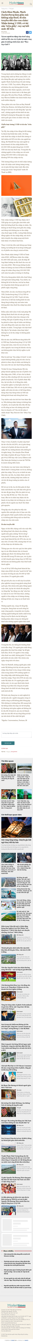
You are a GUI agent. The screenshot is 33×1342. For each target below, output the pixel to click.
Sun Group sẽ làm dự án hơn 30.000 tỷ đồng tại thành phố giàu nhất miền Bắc (16, 1139)
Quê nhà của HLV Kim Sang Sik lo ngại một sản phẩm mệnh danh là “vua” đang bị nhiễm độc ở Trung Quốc (8, 804)
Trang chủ (4, 8)
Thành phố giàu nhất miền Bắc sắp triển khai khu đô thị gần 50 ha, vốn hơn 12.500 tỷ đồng (15, 950)
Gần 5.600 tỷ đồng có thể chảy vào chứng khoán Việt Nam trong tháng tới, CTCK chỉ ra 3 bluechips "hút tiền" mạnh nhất (8, 869)
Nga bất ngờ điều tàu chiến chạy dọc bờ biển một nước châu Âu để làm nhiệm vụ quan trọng (17, 1286)
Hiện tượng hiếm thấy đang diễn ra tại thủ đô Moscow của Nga (17, 1255)
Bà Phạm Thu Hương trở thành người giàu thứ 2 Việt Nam (16, 1086)
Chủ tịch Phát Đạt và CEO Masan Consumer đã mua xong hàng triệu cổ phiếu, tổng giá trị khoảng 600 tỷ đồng (16, 1068)
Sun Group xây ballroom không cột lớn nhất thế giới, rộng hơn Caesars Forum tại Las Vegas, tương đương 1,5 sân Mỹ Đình (16, 1026)
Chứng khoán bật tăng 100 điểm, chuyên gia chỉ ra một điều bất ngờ (24, 890)
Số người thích (14, 751)
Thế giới (11, 8)
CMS (14, 1340)
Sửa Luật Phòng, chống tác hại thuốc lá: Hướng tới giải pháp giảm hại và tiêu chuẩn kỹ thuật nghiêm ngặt (24, 903)
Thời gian (8, 751)
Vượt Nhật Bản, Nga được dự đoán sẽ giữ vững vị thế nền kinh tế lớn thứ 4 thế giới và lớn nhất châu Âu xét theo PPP (24, 805)
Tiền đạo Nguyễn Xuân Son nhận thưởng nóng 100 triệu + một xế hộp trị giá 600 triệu (16, 969)
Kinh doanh (20, 972)
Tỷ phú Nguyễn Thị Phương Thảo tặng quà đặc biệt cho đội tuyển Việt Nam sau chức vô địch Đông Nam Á (16, 1180)
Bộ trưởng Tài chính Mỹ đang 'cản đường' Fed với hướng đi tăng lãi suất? (8, 777)
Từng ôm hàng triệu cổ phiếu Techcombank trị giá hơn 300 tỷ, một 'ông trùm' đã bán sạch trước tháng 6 (16, 1007)
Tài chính (19, 1090)
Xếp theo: (3, 751)
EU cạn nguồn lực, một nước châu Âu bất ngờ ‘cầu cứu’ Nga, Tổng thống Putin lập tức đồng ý (17, 1279)
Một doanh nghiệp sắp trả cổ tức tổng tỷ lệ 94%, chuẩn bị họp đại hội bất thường (24, 867)
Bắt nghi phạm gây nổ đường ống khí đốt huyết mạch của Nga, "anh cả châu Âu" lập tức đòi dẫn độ (17, 1271)
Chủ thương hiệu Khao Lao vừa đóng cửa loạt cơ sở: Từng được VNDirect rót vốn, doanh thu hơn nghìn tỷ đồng (15, 987)
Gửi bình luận (8, 743)
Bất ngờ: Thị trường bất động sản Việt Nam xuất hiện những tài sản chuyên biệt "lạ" (16, 1122)
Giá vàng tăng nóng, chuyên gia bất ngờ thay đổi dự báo (16, 841)
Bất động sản (20, 935)
